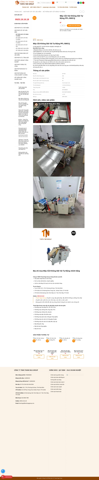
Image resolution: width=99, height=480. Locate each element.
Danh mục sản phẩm (49, 7)
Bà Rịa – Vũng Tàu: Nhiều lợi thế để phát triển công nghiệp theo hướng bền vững (24, 122)
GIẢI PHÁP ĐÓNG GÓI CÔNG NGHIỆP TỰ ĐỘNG (21, 74)
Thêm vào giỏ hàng (74, 25)
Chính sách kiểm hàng (56, 389)
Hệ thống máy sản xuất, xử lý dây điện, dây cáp (45, 321)
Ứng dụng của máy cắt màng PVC (23, 148)
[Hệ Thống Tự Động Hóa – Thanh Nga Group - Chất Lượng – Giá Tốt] (24, 3)
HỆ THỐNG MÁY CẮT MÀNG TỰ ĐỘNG (54, 11)
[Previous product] (83, 12)
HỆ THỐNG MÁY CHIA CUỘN (22, 48)
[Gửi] (53, 3)
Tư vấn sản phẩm (63, 7)
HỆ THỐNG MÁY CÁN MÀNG (22, 50)
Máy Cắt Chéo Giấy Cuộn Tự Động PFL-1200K (52, 352)
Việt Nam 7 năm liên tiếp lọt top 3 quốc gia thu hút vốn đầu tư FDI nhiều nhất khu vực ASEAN (24, 142)
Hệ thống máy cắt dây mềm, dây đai (43, 312)
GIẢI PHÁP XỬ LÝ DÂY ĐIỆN (21, 27)
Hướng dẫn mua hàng (56, 379)
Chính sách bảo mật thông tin (58, 377)
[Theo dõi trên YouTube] (83, 3)
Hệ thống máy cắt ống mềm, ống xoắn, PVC (44, 309)
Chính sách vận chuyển (56, 386)
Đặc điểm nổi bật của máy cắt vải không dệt (24, 99)
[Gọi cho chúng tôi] (81, 3)
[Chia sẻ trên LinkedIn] (71, 34)
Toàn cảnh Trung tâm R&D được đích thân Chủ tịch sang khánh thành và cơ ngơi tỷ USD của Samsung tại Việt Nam (24, 113)
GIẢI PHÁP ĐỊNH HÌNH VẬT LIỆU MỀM (21, 54)
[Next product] (81, 12)
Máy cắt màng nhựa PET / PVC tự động (78, 351)
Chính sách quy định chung (57, 375)
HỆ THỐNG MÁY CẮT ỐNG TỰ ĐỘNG (22, 38)
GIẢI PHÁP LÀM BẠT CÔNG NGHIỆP (21, 61)
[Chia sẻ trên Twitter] (63, 34)
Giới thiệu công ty (36, 7)
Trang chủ (18, 11)
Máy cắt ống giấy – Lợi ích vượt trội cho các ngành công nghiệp (23, 105)
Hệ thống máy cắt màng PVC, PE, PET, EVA (45, 307)
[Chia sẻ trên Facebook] (61, 34)
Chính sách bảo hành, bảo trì (57, 382)
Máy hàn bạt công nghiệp (40, 326)
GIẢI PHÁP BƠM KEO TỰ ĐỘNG (20, 69)
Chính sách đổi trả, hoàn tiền (57, 384)
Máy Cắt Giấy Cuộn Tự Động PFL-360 (39, 351)
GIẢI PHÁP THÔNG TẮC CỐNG (20, 65)
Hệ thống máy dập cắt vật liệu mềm (42, 314)
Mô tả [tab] (34, 40)
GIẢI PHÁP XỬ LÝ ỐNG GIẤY (21, 57)
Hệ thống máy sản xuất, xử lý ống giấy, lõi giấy (45, 319)
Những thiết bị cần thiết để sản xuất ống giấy (23, 154)
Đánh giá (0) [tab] (40, 40)
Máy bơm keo (37, 328)
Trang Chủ (25, 7)
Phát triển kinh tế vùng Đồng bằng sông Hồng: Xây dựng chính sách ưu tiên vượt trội (23, 131)
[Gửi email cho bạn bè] (66, 34)
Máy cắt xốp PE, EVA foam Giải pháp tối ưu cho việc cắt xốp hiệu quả (24, 93)
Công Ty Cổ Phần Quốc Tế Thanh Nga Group (52, 478)
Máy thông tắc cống (39, 323)
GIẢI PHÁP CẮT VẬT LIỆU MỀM (32, 11)
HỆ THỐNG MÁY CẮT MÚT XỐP (22, 45)
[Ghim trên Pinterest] (68, 34)
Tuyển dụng (73, 7)
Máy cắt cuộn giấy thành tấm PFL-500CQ (65, 351)
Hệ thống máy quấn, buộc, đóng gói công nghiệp (46, 316)
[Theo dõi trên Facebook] (78, 3)
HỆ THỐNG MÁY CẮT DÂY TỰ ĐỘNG (21, 42)
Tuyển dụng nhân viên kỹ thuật (23, 88)
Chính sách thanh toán (56, 391)
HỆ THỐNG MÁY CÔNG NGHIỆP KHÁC (20, 78)
